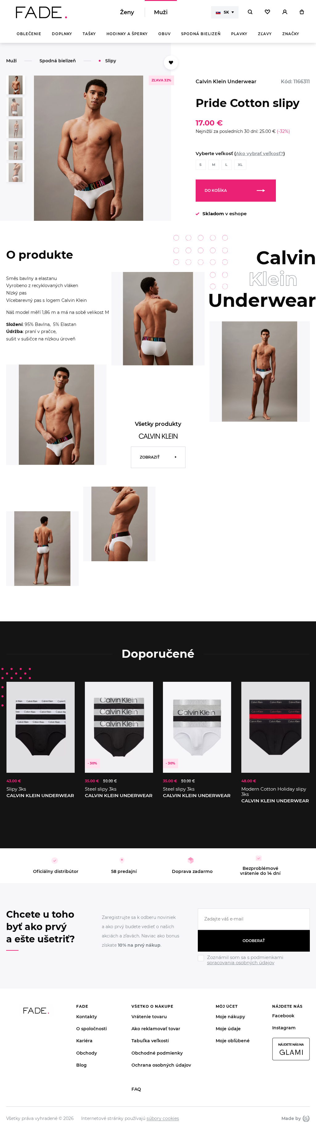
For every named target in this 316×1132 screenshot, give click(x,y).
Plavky (239, 34)
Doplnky (62, 34)
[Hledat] (250, 12)
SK (226, 12)
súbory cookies (163, 1118)
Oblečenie (29, 34)
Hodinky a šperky (127, 34)
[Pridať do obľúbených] (64, 692)
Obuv (164, 34)
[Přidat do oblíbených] (171, 63)
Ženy (127, 12)
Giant (305, 1118)
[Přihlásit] (284, 12)
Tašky (89, 34)
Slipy (110, 61)
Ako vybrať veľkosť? (259, 153)
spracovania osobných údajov (240, 962)
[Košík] (301, 12)
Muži (161, 12)
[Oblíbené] (267, 12)
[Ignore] (254, 966)
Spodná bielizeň (201, 34)
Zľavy (265, 34)
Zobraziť (150, 457)
